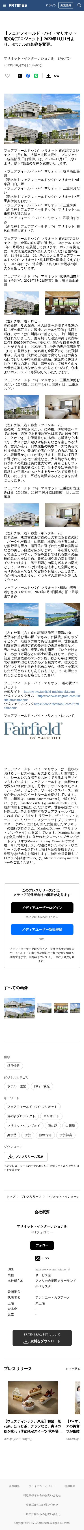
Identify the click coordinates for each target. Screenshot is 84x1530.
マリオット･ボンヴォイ (23, 1125)
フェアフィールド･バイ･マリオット (32, 1106)
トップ (10, 1196)
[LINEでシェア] (36, 75)
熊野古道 (45, 1135)
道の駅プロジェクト (21, 1116)
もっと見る (73, 1368)
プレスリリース (31, 1196)
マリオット (51, 1116)
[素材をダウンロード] (48, 75)
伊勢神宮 (66, 1135)
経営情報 (13, 1065)
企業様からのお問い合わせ (42, 1505)
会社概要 (14, 1486)
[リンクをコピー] (56, 75)
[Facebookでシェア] (28, 75)
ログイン (51, 5)
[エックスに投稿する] (20, 75)
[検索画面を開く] (79, 5)
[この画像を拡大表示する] (19, 1007)
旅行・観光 (42, 1086)
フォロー (42, 1245)
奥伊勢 (12, 1135)
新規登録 (65, 5)
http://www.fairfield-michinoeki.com (49, 691)
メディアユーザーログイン (42, 907)
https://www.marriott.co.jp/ (52, 1269)
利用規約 (70, 1486)
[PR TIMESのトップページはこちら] (18, 5)
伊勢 (28, 1135)
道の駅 (53, 1125)
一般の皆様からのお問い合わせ (42, 1514)
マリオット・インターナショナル (42, 1226)
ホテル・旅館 (16, 1086)
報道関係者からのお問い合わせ (42, 1495)
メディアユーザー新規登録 (42, 929)
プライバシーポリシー (42, 1486)
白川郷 (70, 1125)
